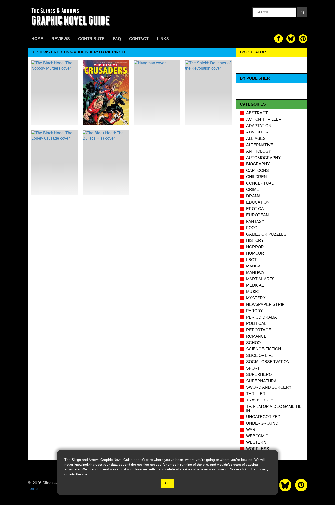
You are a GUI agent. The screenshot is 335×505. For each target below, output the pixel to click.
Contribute (91, 39)
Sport (253, 368)
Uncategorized (263, 417)
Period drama (261, 317)
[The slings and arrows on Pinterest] (303, 38)
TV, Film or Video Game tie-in (274, 408)
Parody (254, 311)
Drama (253, 196)
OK (167, 483)
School (254, 343)
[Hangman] (157, 92)
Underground (262, 423)
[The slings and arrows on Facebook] (278, 38)
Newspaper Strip (265, 304)
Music (252, 292)
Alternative (259, 145)
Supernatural (262, 381)
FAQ (117, 39)
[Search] (302, 12)
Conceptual (260, 183)
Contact (139, 39)
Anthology (258, 151)
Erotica (255, 209)
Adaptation (258, 126)
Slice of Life (259, 355)
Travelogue (259, 400)
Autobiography (263, 158)
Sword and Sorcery (269, 387)
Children (256, 177)
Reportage (258, 330)
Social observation (268, 362)
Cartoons (257, 170)
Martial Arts (260, 279)
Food (252, 228)
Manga (253, 266)
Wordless (257, 449)
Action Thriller (264, 119)
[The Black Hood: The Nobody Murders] (54, 92)
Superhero (259, 374)
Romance (256, 336)
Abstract (257, 113)
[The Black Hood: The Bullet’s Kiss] (106, 162)
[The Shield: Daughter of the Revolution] (208, 92)
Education (258, 202)
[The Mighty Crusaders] (106, 92)
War (250, 429)
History (255, 241)
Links (163, 39)
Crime (252, 189)
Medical (255, 285)
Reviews (61, 39)
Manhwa (255, 272)
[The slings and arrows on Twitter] (290, 38)
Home (37, 39)
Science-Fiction (263, 349)
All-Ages (256, 138)
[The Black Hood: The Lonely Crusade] (54, 162)
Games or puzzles (266, 234)
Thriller (256, 394)
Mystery (256, 298)
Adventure (258, 132)
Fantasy (255, 221)
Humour (255, 253)
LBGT (251, 260)
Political (256, 323)
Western (256, 442)
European (257, 215)
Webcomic (257, 436)
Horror (255, 247)
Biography (258, 164)
